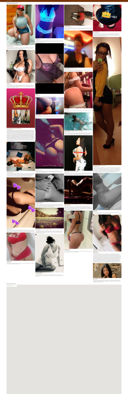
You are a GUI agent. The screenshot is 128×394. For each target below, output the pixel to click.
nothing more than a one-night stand (42, 114)
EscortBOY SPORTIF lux (40, 202)
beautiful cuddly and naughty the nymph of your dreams (73, 130)
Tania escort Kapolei (10, 228)
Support (37, 169)
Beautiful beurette (67, 249)
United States (13, 2)
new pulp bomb (9, 261)
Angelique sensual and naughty (12, 171)
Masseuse (37, 38)
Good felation (95, 210)
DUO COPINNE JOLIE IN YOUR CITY (99, 278)
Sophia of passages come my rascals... (99, 165)
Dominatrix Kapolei (96, 31)
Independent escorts (9, 2)
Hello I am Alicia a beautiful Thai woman (71, 171)
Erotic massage (67, 204)
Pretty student (66, 108)
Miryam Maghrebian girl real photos (70, 68)
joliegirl (37, 94)
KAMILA (8, 83)
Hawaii (17, 2)
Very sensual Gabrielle (39, 272)
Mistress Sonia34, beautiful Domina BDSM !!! (14, 128)
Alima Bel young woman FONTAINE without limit (15, 45)
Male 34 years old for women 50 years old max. (43, 228)
